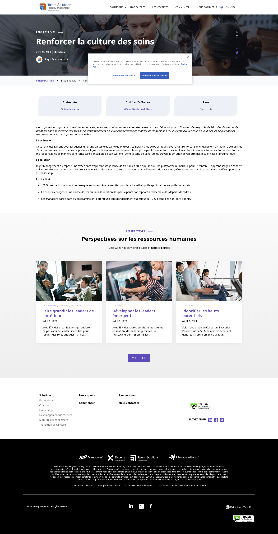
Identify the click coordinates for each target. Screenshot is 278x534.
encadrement (50, 305)
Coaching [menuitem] (44, 405)
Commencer (182, 7)
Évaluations (76, 305)
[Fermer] (187, 57)
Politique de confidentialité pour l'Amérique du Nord (183, 485)
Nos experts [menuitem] (87, 395)
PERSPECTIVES (45, 80)
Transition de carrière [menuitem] (52, 424)
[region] (140, 68)
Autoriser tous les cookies (154, 75)
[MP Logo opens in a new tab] (91, 458)
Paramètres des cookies (125, 75)
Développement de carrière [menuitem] (55, 415)
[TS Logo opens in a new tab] (144, 458)
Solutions (116, 7)
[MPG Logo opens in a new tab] (184, 458)
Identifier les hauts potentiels (200, 313)
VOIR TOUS (139, 358)
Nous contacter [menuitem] (129, 403)
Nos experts (137, 7)
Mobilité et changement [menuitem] (53, 420)
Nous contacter (207, 7)
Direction (59, 51)
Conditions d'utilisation (82, 485)
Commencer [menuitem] (87, 403)
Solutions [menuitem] (45, 395)
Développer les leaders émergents (133, 313)
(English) (240, 507)
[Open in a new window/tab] (131, 506)
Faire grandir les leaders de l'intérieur (68, 313)
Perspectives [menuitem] (127, 395)
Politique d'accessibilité (109, 485)
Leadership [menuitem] (46, 410)
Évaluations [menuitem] (46, 400)
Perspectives (160, 7)
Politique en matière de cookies (139, 485)
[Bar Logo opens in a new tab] (164, 458)
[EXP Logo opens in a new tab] (116, 458)
